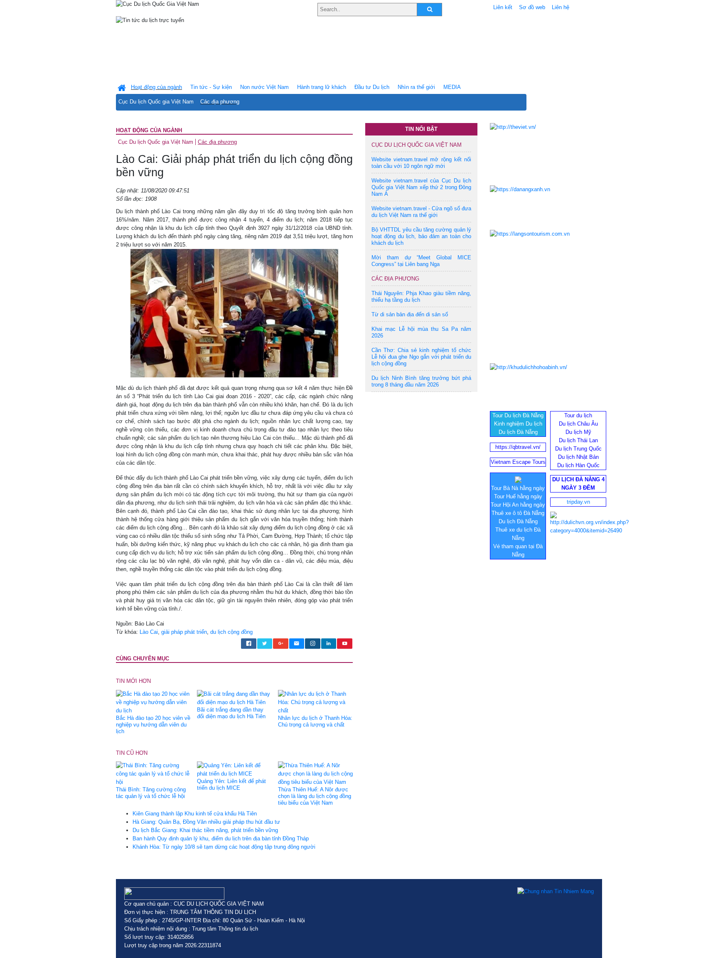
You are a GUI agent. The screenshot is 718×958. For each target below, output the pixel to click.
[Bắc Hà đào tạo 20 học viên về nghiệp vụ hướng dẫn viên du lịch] (153, 702)
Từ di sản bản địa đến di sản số (409, 314)
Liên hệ (560, 7)
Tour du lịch (578, 415)
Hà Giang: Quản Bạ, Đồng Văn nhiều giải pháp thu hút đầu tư (206, 822)
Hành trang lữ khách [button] (321, 87)
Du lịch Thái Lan (578, 440)
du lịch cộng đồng (231, 632)
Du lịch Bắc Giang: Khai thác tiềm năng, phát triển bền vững (205, 830)
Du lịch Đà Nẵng (518, 432)
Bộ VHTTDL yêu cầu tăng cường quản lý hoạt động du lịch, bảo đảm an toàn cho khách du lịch (421, 236)
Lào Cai (149, 632)
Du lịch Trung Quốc (578, 449)
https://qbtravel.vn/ (518, 447)
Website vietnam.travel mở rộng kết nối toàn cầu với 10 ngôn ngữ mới (421, 162)
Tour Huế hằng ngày (518, 496)
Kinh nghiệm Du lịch (518, 424)
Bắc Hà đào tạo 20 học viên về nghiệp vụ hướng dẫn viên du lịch (153, 724)
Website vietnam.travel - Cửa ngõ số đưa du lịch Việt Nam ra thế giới (421, 211)
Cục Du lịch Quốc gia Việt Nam (156, 102)
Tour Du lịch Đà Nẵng (517, 415)
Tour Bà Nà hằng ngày (518, 488)
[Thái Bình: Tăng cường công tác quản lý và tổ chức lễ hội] (153, 774)
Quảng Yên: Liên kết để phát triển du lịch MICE (231, 784)
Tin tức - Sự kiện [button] (211, 87)
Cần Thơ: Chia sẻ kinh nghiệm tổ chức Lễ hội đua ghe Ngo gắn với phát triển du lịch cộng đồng (421, 357)
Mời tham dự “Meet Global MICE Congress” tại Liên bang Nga (421, 260)
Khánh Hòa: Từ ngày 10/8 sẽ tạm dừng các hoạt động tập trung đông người (224, 847)
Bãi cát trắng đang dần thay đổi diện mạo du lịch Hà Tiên (231, 713)
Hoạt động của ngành (149, 130)
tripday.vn (578, 502)
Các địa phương (219, 102)
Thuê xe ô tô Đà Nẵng (518, 513)
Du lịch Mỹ (578, 432)
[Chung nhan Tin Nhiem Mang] (555, 891)
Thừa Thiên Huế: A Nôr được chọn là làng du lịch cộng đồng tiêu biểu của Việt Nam (314, 796)
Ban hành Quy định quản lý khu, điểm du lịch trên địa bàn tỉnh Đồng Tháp (221, 838)
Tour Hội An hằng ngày (518, 505)
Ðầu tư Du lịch (371, 87)
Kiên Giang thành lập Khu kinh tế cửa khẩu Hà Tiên (195, 813)
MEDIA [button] (452, 87)
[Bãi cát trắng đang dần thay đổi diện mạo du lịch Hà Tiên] (234, 697)
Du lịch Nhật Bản (578, 457)
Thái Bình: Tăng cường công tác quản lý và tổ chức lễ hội (151, 792)
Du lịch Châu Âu (578, 424)
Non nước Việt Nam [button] (264, 87)
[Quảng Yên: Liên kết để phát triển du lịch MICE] (234, 769)
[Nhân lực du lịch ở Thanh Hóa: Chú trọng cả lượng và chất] (315, 702)
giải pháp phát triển (184, 632)
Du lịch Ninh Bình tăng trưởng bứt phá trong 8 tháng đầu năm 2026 (421, 381)
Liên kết (502, 7)
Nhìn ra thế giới (416, 87)
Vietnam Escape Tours (518, 462)
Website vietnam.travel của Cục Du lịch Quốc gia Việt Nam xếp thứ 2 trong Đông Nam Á (421, 187)
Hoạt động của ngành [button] (156, 87)
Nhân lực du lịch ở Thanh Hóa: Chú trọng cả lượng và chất (315, 721)
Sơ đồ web (532, 7)
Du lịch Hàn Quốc (578, 465)
